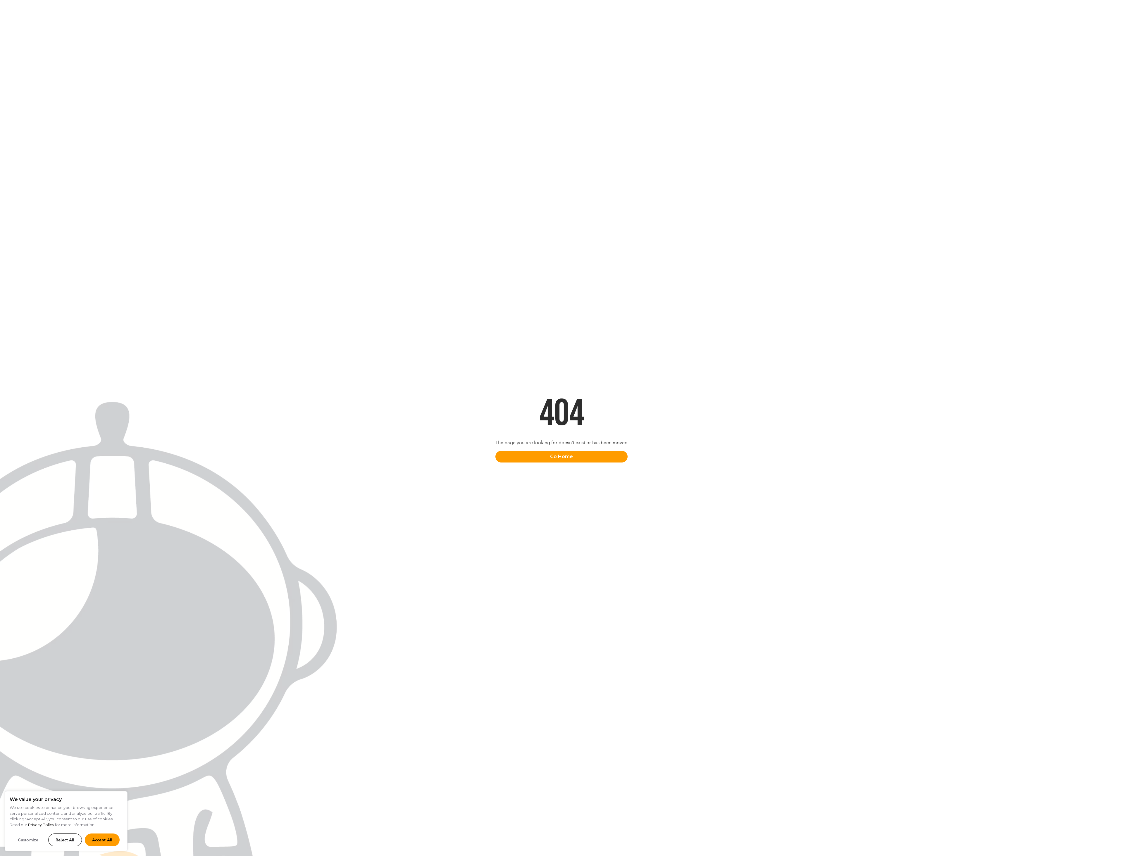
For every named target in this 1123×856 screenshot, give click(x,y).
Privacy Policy (41, 824)
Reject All (65, 840)
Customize (28, 840)
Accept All (102, 840)
